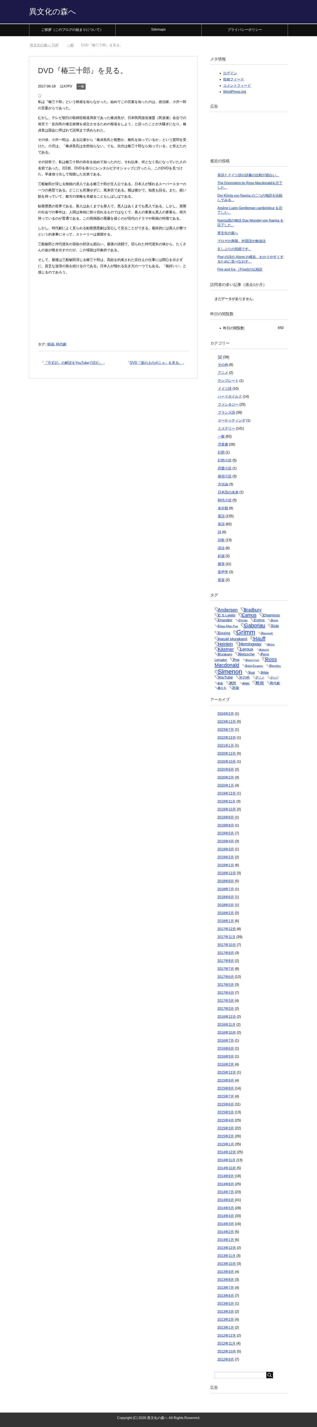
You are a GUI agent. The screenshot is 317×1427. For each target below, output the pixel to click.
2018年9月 (225, 881)
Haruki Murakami (232, 639)
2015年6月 (225, 1104)
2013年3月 (225, 1311)
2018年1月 (225, 921)
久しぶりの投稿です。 (234, 249)
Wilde (265, 672)
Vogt (251, 672)
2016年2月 (225, 1064)
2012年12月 (226, 1335)
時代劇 (61, 344)
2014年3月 (225, 1224)
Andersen (228, 609)
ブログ (274, 677)
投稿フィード (233, 79)
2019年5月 (225, 833)
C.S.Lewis (226, 615)
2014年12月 (226, 1152)
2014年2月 (225, 1232)
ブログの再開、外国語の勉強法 (241, 241)
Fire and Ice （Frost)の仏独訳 (239, 269)
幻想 (221, 452)
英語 (221, 524)
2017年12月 (226, 929)
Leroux (246, 649)
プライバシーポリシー (245, 29)
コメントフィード (237, 85)
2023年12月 (226, 722)
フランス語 (226, 412)
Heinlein (225, 644)
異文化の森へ (52, 11)
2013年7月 (225, 1288)
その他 (223, 364)
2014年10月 (226, 1168)
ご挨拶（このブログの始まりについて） (72, 29)
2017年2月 (225, 1009)
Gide (275, 626)
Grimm (245, 632)
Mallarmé (264, 650)
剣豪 (220, 683)
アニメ (223, 372)
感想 (232, 683)
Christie (243, 620)
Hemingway (250, 644)
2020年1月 (225, 785)
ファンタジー (228, 404)
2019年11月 (226, 801)
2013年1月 (225, 1327)
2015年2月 (225, 1136)
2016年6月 (225, 1048)
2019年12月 (226, 793)
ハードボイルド (230, 396)
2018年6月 (225, 897)
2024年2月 (225, 714)
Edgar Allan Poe (228, 626)
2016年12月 (226, 1016)
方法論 (223, 484)
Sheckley (275, 665)
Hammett (267, 633)
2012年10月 (226, 1351)
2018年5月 (225, 905)
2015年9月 (225, 1080)
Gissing (224, 633)
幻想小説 (225, 460)
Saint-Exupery (254, 665)
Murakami (225, 654)
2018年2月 (225, 913)
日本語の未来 (228, 492)
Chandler (225, 620)
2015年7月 (225, 1096)
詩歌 (221, 540)
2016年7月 (225, 1040)
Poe (236, 660)
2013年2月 (225, 1319)
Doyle (274, 620)
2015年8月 (225, 1088)
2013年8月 (225, 1280)
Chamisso (271, 615)
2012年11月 (226, 1343)
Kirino (271, 644)
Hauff (259, 638)
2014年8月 (225, 1184)
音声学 (223, 572)
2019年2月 (225, 857)
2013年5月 (225, 1303)
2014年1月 (225, 1240)
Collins (259, 620)
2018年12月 (226, 873)
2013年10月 (226, 1264)
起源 (221, 556)
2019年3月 (225, 849)
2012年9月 (225, 1359)
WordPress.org (234, 92)
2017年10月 (226, 945)
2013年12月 (226, 1248)
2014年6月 (225, 1200)
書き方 (222, 688)
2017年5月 (225, 985)
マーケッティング (231, 420)
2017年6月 (225, 977)
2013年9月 (225, 1272)
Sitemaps (158, 29)
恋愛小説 (225, 468)
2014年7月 (225, 1192)
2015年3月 (225, 1128)
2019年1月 (225, 865)
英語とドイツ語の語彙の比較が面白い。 (248, 175)
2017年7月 (225, 969)
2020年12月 (226, 753)
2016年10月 (226, 1032)
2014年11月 (226, 1160)
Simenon (230, 671)
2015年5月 (225, 1112)
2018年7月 (225, 889)
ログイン (230, 73)
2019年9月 (225, 817)
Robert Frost (252, 660)
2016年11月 (226, 1024)
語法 (221, 548)
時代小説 (225, 500)
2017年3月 (225, 1001)
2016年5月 (225, 1056)
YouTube (225, 677)
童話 (221, 516)
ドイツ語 (225, 388)
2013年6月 (225, 1296)
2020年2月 (225, 777)
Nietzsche (246, 654)
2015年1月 (225, 1144)
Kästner (226, 649)
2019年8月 (225, 825)
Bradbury (252, 609)
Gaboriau (254, 625)
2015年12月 (226, 1072)
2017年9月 (225, 953)
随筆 (221, 564)
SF (220, 357)
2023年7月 (225, 729)
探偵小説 (225, 476)
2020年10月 (226, 761)
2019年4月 (225, 841)
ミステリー (226, 428)
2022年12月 (226, 737)
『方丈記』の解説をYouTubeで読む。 (73, 363)
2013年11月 (226, 1256)
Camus (249, 615)
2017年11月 (226, 937)
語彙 (235, 688)
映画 (50, 344)
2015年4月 (225, 1120)
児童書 (223, 444)
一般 (81, 86)
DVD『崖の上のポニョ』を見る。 (156, 363)
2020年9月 (225, 769)
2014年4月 (225, 1216)
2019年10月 (226, 809)
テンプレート (228, 380)
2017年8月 (225, 961)
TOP (47, 45)
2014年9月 (225, 1176)
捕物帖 (246, 683)
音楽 (221, 580)
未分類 (223, 508)
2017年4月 (225, 993)
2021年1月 (225, 745)
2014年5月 (225, 1208)
